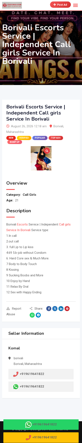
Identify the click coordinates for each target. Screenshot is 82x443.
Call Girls (29, 195)
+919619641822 (32, 386)
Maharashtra (15, 132)
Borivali (58, 126)
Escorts (22, 224)
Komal (14, 348)
